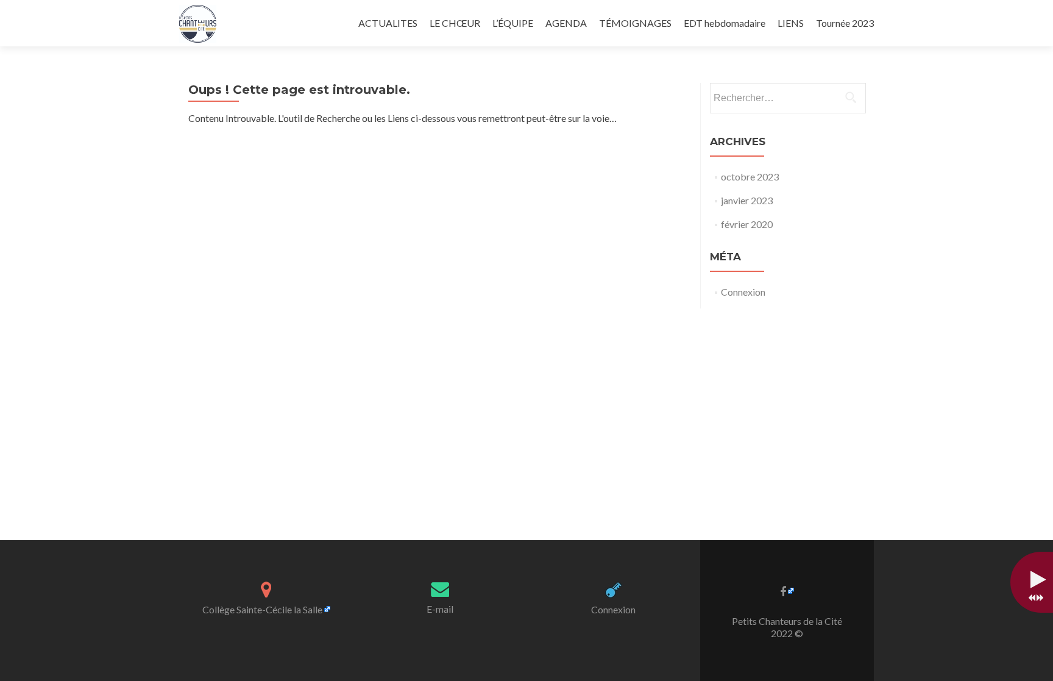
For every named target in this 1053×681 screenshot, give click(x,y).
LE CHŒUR (455, 23)
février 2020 (747, 224)
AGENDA (566, 23)
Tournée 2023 (845, 23)
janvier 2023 (747, 200)
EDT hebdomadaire (724, 23)
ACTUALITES (387, 23)
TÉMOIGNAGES (635, 23)
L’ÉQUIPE (512, 23)
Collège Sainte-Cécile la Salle (262, 609)
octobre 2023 (750, 176)
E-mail (440, 609)
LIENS (791, 23)
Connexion (743, 292)
